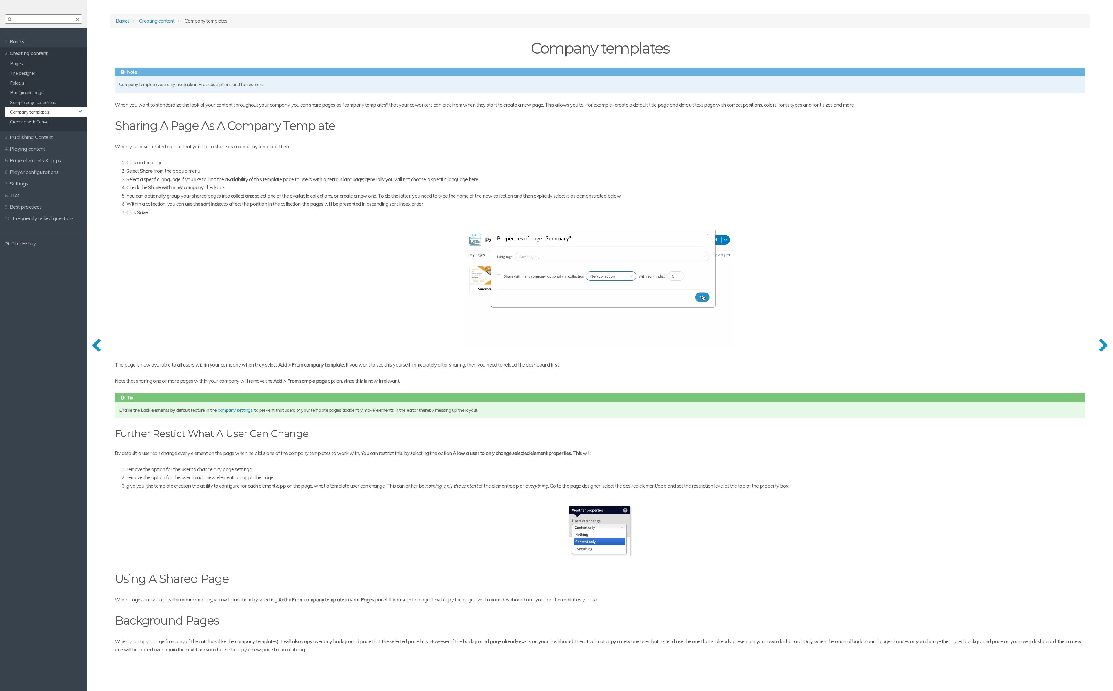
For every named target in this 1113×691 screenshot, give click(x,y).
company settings (235, 410)
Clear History (23, 243)
